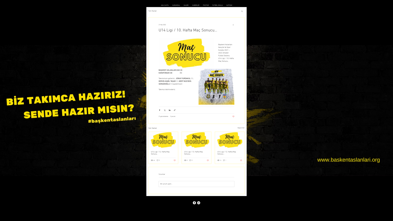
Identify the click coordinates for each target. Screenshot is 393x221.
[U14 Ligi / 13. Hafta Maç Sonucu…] (196, 140)
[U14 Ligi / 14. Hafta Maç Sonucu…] (163, 140)
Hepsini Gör (241, 128)
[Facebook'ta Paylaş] (160, 110)
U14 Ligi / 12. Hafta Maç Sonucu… (226, 153)
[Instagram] (198, 202)
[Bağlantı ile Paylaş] (175, 110)
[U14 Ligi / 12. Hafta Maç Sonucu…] (229, 140)
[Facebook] (194, 202)
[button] (242, 11)
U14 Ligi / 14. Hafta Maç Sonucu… (160, 153)
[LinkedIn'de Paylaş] (170, 110)
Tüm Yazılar (152, 11)
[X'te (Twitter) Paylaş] (165, 110)
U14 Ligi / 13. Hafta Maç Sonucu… (193, 153)
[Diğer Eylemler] (233, 25)
